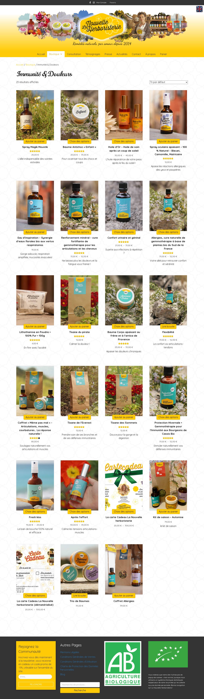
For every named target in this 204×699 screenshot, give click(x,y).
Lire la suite (168, 326)
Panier (163, 54)
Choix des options (79, 141)
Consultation (74, 54)
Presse (108, 54)
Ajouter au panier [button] (35, 141)
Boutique (54, 54)
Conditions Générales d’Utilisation (78, 661)
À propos (150, 54)
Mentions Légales (69, 652)
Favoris (113, 2)
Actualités (121, 54)
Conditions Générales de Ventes (77, 656)
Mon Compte (101, 2)
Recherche (80, 690)
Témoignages (92, 54)
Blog (62, 674)
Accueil (41, 54)
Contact (136, 54)
